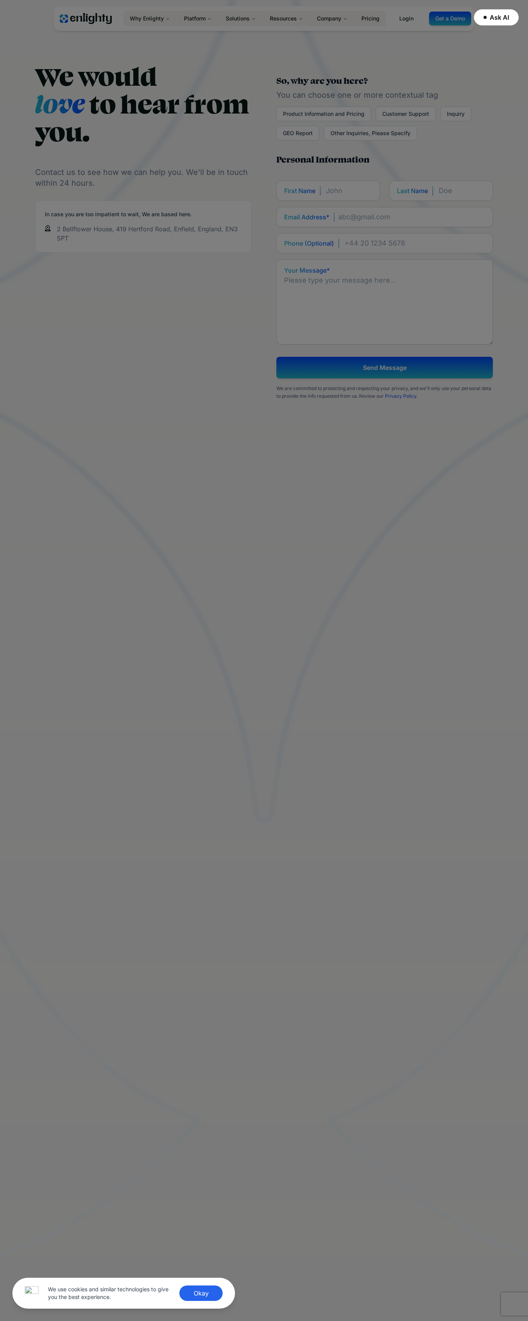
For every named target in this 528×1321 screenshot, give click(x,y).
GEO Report (298, 133)
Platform (195, 18)
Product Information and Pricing (323, 113)
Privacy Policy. (401, 396)
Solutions (238, 18)
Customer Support (405, 113)
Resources (283, 18)
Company (329, 18)
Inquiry (456, 113)
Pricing (370, 18)
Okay (201, 1293)
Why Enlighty (147, 18)
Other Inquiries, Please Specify (370, 133)
